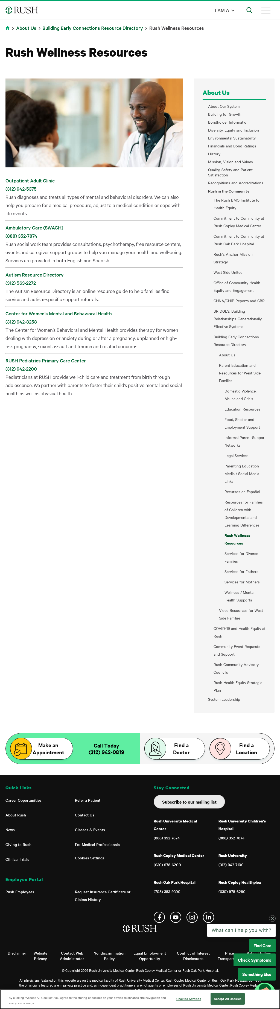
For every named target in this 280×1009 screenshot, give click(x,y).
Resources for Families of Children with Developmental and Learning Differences (243, 513)
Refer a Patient (87, 800)
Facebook (159, 917)
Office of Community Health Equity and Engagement (237, 286)
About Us (26, 28)
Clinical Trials (17, 859)
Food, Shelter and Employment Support (242, 423)
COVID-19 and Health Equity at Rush (240, 632)
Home (8, 31)
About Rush (15, 815)
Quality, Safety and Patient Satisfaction (230, 172)
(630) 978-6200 (167, 864)
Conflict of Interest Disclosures (193, 955)
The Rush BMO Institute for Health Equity (237, 203)
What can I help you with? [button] (242, 930)
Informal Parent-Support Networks (245, 441)
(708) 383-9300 (167, 891)
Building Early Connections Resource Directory (92, 28)
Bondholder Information (228, 122)
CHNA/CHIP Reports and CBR (239, 300)
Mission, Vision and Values (230, 161)
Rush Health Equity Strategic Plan (238, 686)
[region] (140, 999)
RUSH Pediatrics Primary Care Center (45, 360)
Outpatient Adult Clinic (30, 180)
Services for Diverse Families (241, 557)
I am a (222, 10)
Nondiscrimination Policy (110, 955)
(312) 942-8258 (21, 321)
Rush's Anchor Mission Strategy (233, 257)
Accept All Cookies (227, 998)
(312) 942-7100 (231, 864)
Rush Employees (19, 891)
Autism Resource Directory (34, 274)
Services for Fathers (241, 571)
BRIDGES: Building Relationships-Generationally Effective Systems (238, 318)
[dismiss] (272, 918)
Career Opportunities (23, 800)
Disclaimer (17, 953)
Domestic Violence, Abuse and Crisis (240, 394)
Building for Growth (224, 114)
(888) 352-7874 (21, 235)
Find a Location (246, 749)
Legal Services (236, 455)
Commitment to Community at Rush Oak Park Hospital (239, 239)
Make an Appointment (48, 749)
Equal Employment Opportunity (149, 955)
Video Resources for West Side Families (241, 614)
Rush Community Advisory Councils (236, 668)
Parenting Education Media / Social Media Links (241, 473)
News (10, 829)
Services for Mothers (242, 582)
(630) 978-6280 (232, 891)
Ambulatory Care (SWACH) (34, 227)
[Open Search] (249, 10)
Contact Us (84, 815)
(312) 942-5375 (21, 188)
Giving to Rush (18, 844)
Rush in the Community (228, 190)
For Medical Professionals (97, 844)
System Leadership (224, 699)
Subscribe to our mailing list (189, 802)
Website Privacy (40, 955)
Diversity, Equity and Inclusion (233, 130)
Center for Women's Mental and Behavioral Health (58, 313)
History (214, 153)
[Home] (140, 934)
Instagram (192, 917)
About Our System (224, 106)
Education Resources (242, 409)
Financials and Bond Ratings (232, 146)
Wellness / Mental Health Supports (239, 596)
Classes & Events (90, 829)
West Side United (228, 272)
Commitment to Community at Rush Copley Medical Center (239, 221)
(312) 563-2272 (20, 283)
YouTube (175, 917)
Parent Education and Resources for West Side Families (240, 372)
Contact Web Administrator (72, 955)
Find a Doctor (181, 749)
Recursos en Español (242, 491)
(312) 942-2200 (21, 368)
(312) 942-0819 (106, 752)
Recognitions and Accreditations (235, 182)
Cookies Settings (89, 857)
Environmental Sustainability (232, 138)
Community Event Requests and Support (237, 650)
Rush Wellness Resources (237, 539)
